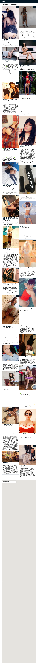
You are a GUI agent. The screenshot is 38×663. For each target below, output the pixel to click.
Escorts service (4, 3)
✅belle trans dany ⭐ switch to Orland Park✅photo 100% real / (10, 149)
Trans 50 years (6, 39)
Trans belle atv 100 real (8, 424)
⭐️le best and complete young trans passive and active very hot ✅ (27, 392)
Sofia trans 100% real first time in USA (27, 96)
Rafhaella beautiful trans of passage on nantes (9, 387)
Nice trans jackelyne (7, 361)
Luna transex (5, 462)
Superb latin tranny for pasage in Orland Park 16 (27, 225)
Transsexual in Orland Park (26, 356)
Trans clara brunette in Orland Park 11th (26, 146)
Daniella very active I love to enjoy (10, 99)
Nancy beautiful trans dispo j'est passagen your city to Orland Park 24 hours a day (10, 218)
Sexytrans (22, 195)
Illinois (15, 3)
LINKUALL (3, 1)
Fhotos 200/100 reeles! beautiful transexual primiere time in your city (27, 435)
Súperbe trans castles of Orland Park (27, 268)
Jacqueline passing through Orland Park (26, 308)
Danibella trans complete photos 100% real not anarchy (10, 185)
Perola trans (22, 465)
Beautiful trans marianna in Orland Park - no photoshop (10, 325)
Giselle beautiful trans (25, 65)
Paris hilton (5, 248)
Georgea (22, 28)
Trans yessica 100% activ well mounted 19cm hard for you (9, 61)
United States (10, 3)
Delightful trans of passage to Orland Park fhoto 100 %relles (9, 284)
